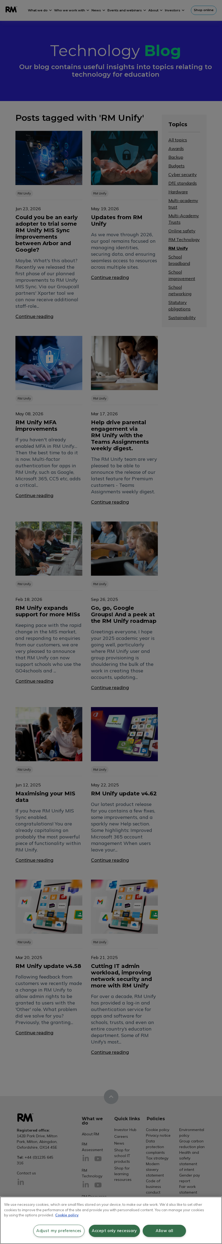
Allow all (164, 1230)
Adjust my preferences (58, 1230)
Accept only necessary (114, 1230)
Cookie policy (67, 1215)
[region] (111, 1220)
